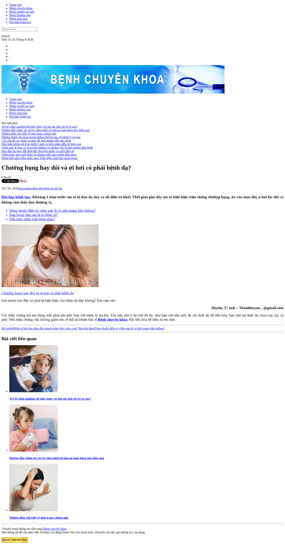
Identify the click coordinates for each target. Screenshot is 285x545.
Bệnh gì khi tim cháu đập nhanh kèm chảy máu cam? (40, 328)
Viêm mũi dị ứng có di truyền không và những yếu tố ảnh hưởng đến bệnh (47, 147)
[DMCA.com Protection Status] (15, 541)
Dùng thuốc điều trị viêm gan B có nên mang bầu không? (52, 211)
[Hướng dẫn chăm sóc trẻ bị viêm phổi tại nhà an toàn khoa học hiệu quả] (33, 450)
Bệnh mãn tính (18, 18)
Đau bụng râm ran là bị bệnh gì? (33, 215)
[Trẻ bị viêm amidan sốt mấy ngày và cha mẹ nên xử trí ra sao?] (33, 391)
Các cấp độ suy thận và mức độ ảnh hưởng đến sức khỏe (36, 140)
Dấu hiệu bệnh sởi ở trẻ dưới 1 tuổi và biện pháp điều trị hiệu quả (41, 144)
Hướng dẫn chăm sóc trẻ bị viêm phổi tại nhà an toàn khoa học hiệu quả (46, 130)
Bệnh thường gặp (20, 15)
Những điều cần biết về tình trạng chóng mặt (29, 133)
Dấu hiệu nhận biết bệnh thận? (32, 219)
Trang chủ (15, 4)
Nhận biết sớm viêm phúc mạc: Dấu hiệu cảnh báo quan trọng (39, 158)
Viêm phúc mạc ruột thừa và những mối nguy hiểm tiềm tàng (39, 154)
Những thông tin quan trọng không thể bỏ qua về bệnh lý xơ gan (41, 137)
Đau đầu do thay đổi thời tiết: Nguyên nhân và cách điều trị (38, 151)
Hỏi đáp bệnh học (20, 22)
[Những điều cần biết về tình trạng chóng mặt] (33, 510)
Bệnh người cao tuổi (21, 11)
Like (59, 188)
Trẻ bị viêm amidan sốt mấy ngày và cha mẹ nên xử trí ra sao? (39, 126)
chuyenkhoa (25, 188)
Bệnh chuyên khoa (20, 8)
